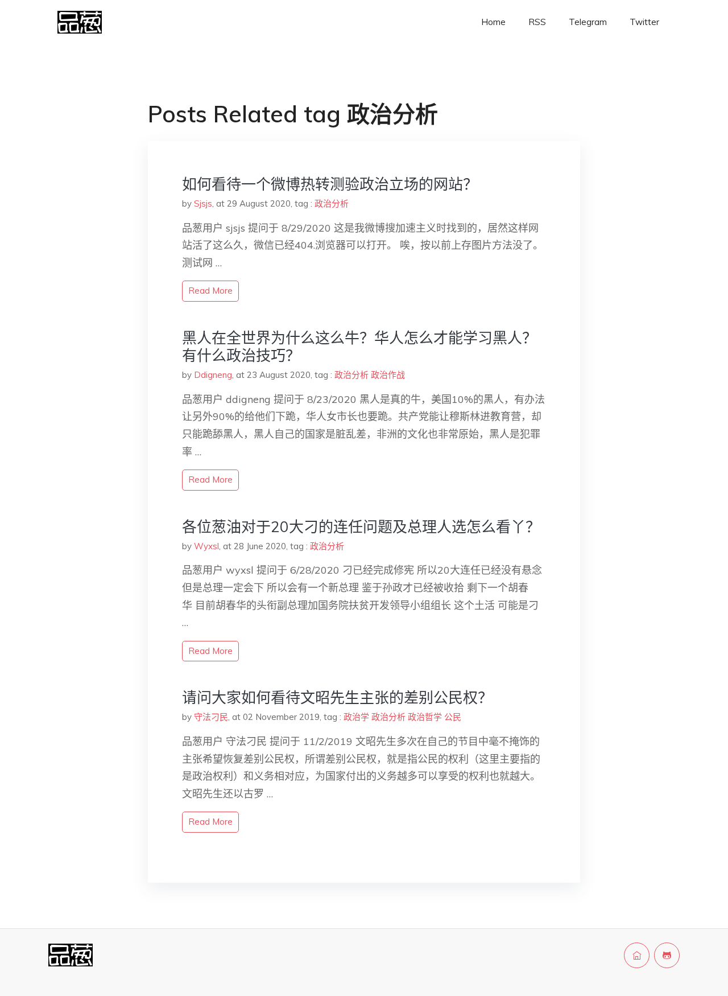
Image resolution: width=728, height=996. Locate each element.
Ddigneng (213, 374)
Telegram (588, 22)
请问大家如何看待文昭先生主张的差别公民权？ (337, 697)
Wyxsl (206, 546)
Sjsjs (203, 203)
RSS (537, 22)
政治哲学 (425, 716)
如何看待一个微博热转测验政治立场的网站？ (330, 184)
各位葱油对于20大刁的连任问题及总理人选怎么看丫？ (361, 526)
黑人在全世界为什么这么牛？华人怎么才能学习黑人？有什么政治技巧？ (359, 346)
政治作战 (388, 374)
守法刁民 (211, 716)
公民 (452, 716)
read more (210, 290)
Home (493, 22)
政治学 (356, 716)
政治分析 (332, 203)
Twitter (644, 22)
